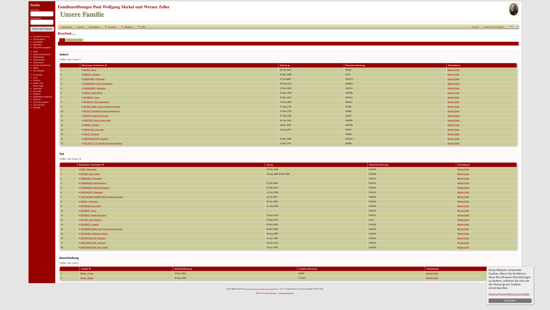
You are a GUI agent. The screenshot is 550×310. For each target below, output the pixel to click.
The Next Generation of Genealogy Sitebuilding (261, 289)
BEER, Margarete (88, 169)
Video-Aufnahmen (41, 54)
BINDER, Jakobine (91, 74)
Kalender (37, 88)
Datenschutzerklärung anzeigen (509, 294)
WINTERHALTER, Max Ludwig (94, 247)
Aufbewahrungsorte (42, 96)
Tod (269, 165)
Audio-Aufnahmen (42, 65)
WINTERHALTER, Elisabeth (95, 139)
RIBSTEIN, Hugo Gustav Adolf (97, 120)
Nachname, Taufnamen (93, 65)
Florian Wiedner (271, 293)
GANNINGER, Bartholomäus (93, 183)
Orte (35, 77)
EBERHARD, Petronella (94, 79)
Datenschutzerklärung (286, 293)
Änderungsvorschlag (74, 40)
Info (143, 27)
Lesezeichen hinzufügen (493, 27)
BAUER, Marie (89, 70)
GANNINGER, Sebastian (94, 88)
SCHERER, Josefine (89, 224)
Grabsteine (38, 62)
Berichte (37, 91)
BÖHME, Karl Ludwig (90, 174)
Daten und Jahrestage (38, 84)
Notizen (37, 80)
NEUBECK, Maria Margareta (96, 102)
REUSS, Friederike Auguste (95, 116)
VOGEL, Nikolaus (91, 134)
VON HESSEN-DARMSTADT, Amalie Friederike (101, 197)
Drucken (475, 27)
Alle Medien (39, 70)
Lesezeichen (39, 104)
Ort (62, 40)
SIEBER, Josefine (91, 125)
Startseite (66, 27)
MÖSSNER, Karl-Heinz (90, 206)
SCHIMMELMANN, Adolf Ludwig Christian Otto (101, 229)
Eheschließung (182, 269)
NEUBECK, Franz (91, 97)
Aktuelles (37, 44)
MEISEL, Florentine (89, 201)
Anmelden (38, 42)
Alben (36, 68)
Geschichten (39, 59)
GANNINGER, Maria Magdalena (97, 84)
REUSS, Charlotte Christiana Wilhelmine (101, 111)
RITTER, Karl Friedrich (90, 220)
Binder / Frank (86, 273)
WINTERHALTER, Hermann (93, 243)
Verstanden (510, 300)
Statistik (37, 99)
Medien (129, 27)
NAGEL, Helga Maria (92, 93)
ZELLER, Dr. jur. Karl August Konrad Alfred (102, 143)
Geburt (283, 65)
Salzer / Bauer (86, 278)
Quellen (37, 94)
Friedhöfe (37, 74)
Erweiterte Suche (41, 36)
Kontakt (36, 107)
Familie (85, 269)
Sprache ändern (41, 102)
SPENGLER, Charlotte (93, 129)
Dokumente (38, 57)
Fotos (35, 51)
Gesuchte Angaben (42, 47)
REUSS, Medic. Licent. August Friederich (101, 106)
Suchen (112, 27)
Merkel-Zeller (454, 70)
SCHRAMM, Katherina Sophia (94, 233)
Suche (35, 5)
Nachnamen (39, 39)
